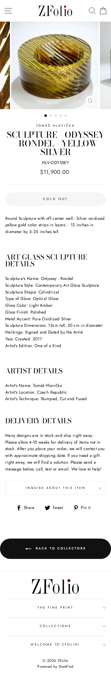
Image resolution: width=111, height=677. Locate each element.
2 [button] (51, 116)
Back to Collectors (60, 548)
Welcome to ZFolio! (55, 644)
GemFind (66, 666)
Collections (55, 626)
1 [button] (45, 115)
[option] (55, 65)
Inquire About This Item (55, 488)
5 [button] (66, 116)
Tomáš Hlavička (55, 125)
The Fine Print (56, 607)
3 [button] (56, 116)
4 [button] (61, 116)
